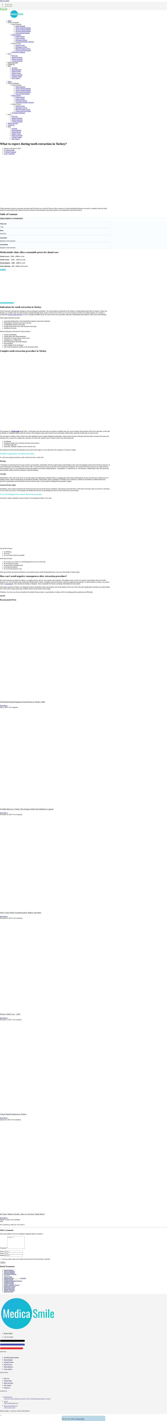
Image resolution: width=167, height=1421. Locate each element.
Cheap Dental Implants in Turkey (13, 1114)
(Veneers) (19, 1281)
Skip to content (4, 1)
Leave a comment (9, 154)
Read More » (4, 705)
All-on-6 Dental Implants (23, 29)
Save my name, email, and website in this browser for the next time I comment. (26, 1259)
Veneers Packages (17, 59)
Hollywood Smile (17, 75)
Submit (3, 1262)
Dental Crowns (20, 45)
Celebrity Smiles (17, 76)
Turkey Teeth (8, 1277)
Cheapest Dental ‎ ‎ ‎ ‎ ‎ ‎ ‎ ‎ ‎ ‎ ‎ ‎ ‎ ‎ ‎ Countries (15, 1278)
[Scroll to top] (1, 1415)
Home (10, 21)
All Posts (14, 68)
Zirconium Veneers (21, 40)
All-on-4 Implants (9, 1271)
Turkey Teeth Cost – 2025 (10, 1014)
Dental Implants (20, 26)
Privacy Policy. (80, 1419)
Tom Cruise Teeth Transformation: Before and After (20, 913)
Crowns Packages (17, 61)
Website (2, 1255)
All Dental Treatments (18, 52)
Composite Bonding (10, 1281)
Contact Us (11, 64)
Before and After (13, 62)
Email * (2, 1253)
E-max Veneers (20, 38)
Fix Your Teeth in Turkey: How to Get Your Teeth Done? (22, 1214)
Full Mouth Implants (10, 1274)
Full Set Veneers (9, 1283)
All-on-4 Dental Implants (23, 28)
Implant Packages (17, 57)
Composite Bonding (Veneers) (24, 42)
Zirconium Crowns (21, 47)
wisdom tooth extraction (15, 314)
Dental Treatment (11, 152)
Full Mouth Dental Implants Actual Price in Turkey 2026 (22, 702)
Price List (14, 55)
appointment (9, 584)
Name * (2, 1251)
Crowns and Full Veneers (23, 50)
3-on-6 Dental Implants (22, 33)
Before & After (8, 1292)
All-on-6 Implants (9, 1273)
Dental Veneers (16, 35)
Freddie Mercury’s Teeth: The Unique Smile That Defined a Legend (26, 809)
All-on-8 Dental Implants (23, 31)
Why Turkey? (16, 78)
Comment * (3, 1248)
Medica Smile (10, 150)
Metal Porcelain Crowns (22, 49)
